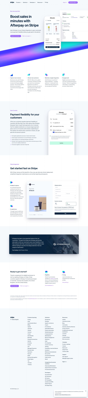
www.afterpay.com (32, 298)
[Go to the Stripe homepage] (11, 317)
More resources (66, 339)
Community (65, 325)
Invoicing (30, 343)
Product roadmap (66, 344)
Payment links (31, 350)
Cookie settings (66, 337)
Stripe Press (65, 349)
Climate (29, 330)
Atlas (29, 321)
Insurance (47, 350)
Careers (64, 346)
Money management (49, 337)
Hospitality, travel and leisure (51, 348)
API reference (48, 376)
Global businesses (49, 332)
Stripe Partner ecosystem (51, 367)
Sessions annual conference (68, 326)
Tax (28, 361)
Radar (29, 355)
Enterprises (47, 319)
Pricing (46, 2)
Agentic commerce (49, 323)
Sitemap (64, 335)
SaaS (46, 341)
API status (47, 378)
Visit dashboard (49, 285)
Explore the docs (15, 36)
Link (28, 346)
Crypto (29, 334)
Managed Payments (32, 348)
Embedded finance (49, 328)
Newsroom (64, 347)
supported (52, 278)
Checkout (30, 328)
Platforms (47, 339)
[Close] (85, 391)
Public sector (48, 357)
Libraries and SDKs (49, 381)
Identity (29, 341)
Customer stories (66, 321)
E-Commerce (48, 326)
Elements (30, 337)
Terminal (30, 362)
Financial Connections (32, 339)
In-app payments (49, 334)
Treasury (30, 364)
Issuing (29, 344)
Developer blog (48, 385)
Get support (65, 356)
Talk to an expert (26, 36)
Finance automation (49, 330)
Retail (46, 359)
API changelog (48, 380)
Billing (29, 325)
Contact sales (72, 2)
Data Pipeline (30, 335)
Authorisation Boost (32, 323)
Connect (29, 332)
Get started (14, 286)
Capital (29, 326)
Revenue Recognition (32, 357)
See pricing (65, 282)
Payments (30, 352)
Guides (64, 319)
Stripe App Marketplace (50, 365)
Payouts (29, 353)
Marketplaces (48, 335)
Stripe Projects (48, 383)
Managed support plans (67, 358)
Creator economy (49, 344)
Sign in (64, 2)
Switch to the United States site (62, 394)
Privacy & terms (66, 328)
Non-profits (47, 353)
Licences (64, 333)
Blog (63, 323)
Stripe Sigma (30, 359)
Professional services (50, 355)
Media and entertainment (50, 352)
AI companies (48, 343)
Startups (47, 321)
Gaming (46, 346)
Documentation (48, 374)
